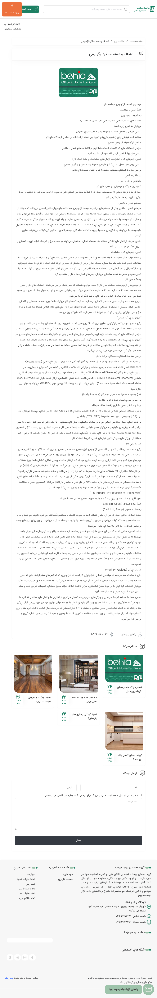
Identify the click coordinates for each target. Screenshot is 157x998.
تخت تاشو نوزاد (26, 898)
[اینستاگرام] (25, 957)
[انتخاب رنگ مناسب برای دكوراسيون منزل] (124, 668)
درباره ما (31, 874)
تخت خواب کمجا (26, 879)
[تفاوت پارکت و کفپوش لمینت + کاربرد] (33, 674)
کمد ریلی (30, 884)
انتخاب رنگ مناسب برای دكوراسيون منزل (129, 689)
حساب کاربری (65, 879)
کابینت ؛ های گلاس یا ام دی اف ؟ (130, 757)
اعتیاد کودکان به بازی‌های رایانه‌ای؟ (84, 717)
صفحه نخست (136, 41)
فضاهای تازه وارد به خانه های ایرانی (84, 700)
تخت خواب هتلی (25, 893)
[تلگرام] (17, 957)
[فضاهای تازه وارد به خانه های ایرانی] (78, 674)
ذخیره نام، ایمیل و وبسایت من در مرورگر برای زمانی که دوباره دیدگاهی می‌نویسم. (91, 795)
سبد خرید (68, 874)
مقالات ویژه (119, 41)
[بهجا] (144, 9)
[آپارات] (10, 957)
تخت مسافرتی (27, 889)
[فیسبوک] (32, 957)
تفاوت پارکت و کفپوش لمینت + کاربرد (39, 700)
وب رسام (9, 978)
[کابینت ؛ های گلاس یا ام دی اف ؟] (124, 731)
